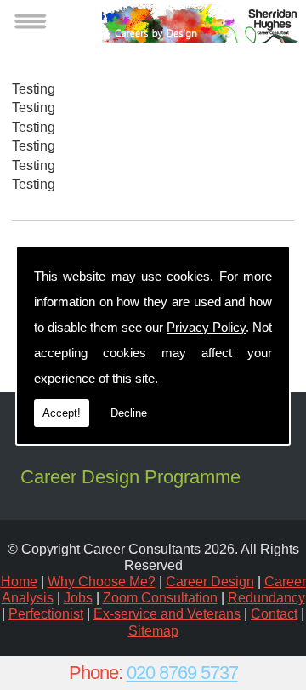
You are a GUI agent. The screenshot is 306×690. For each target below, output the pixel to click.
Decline (128, 413)
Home (19, 581)
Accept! (61, 413)
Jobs (78, 597)
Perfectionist (45, 614)
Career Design (210, 581)
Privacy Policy (206, 327)
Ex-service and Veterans (167, 614)
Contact (274, 614)
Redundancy (266, 597)
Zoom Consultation (160, 597)
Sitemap (153, 631)
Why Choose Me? (102, 581)
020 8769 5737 (182, 672)
